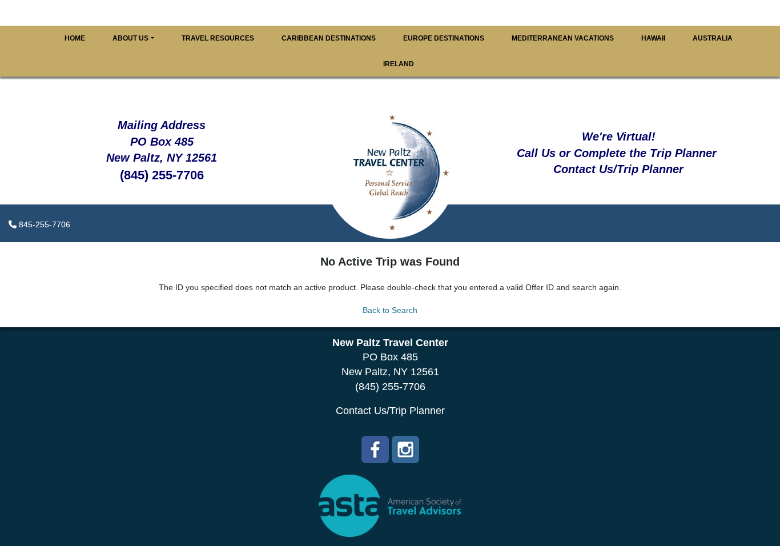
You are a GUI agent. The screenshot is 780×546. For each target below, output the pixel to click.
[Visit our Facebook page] (375, 449)
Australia (713, 38)
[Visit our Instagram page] (405, 449)
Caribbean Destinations (329, 38)
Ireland (398, 64)
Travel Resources (218, 38)
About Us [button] (130, 38)
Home (75, 38)
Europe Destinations (443, 38)
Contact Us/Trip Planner (390, 410)
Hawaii (653, 38)
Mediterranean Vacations (563, 38)
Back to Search (390, 310)
